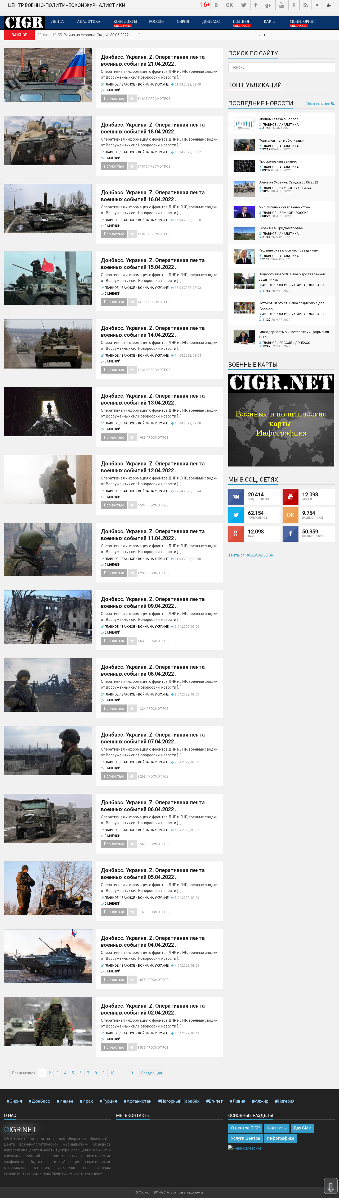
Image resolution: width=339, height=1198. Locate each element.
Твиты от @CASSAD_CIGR (250, 555)
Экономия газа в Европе (278, 119)
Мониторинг (302, 23)
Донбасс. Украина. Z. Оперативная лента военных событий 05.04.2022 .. (153, 873)
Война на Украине (153, 84)
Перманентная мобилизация (282, 140)
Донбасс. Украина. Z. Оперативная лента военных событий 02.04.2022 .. (153, 1009)
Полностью (114, 98)
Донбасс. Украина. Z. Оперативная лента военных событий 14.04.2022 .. (153, 331)
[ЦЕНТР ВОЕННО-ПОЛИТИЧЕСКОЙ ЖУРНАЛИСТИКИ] (66, 0)
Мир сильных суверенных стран (285, 207)
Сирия (183, 22)
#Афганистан (137, 1101)
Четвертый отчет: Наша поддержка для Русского (291, 305)
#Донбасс (39, 1101)
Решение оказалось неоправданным (288, 250)
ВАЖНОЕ (128, 84)
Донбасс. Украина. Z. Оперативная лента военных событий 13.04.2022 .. (153, 399)
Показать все (318, 104)
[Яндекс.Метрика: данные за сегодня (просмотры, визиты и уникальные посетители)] (245, 1148)
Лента (57, 22)
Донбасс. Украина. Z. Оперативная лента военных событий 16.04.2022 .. (153, 196)
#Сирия (14, 1101)
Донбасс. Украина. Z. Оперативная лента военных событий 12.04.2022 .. (153, 467)
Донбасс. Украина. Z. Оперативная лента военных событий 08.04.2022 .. (153, 670)
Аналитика (88, 22)
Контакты (276, 1127)
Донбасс (211, 22)
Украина (298, 285)
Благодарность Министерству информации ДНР (294, 334)
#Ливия (237, 1101)
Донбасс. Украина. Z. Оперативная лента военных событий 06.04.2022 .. (153, 806)
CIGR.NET (20, 1129)
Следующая (151, 1073)
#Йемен (65, 1101)
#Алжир (260, 1101)
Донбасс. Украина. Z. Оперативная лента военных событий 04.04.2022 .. (153, 941)
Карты (270, 22)
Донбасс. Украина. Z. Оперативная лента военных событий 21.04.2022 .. (153, 60)
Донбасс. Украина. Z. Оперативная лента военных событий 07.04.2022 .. (153, 738)
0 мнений (112, 90)
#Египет (214, 1101)
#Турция (108, 1101)
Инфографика (280, 1138)
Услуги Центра (245, 1138)
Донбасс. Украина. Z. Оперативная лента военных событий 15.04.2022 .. (153, 263)
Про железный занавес (278, 161)
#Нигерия (285, 1101)
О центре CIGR (245, 1127)
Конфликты (125, 23)
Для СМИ (302, 1127)
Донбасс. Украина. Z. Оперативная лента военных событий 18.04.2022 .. (153, 128)
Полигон (242, 23)
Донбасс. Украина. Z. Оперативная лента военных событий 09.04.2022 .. (153, 602)
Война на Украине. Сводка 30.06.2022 (96, 35)
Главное (112, 84)
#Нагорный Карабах (178, 1101)
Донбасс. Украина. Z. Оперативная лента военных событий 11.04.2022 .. (153, 534)
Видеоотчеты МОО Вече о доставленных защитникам (292, 276)
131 (132, 1073)
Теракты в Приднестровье (281, 228)
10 (112, 1073)
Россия (156, 22)
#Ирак (86, 1101)
